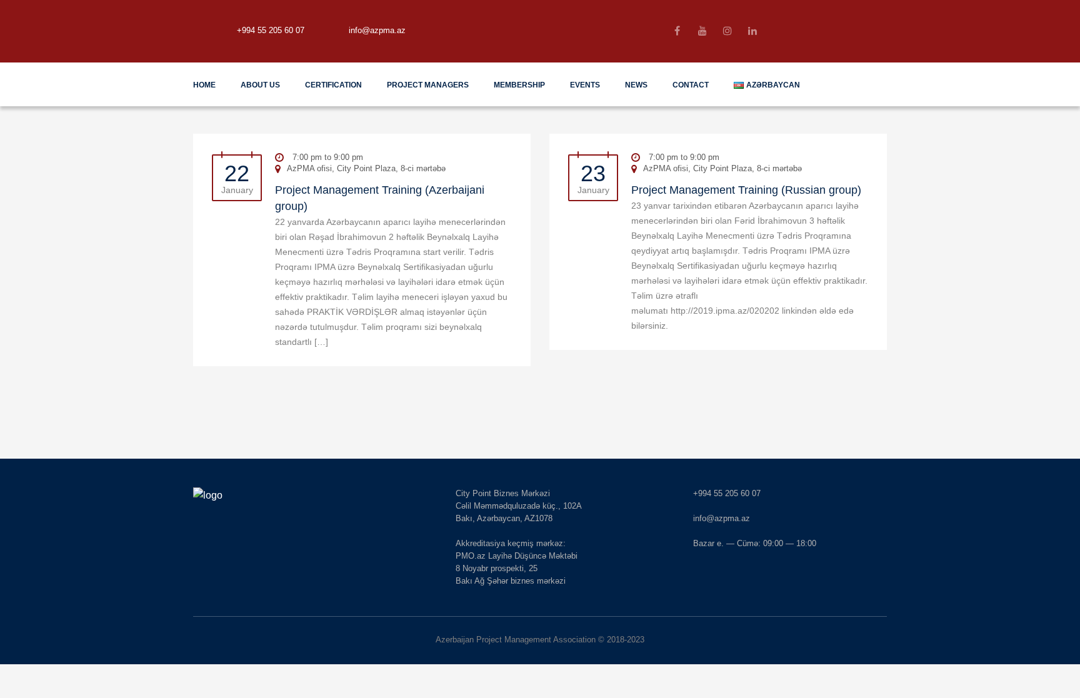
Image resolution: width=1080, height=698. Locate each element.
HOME (204, 85)
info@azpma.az (377, 30)
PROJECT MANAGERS (428, 85)
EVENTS (585, 85)
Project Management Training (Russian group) (746, 190)
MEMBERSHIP (519, 85)
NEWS (636, 85)
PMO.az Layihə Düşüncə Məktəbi (517, 556)
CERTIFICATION (333, 85)
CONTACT (690, 85)
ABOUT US (260, 85)
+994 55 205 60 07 (270, 30)
